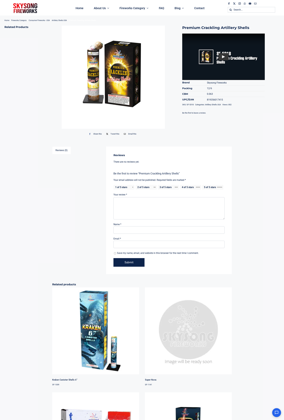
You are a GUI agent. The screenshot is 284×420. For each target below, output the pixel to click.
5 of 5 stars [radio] (210, 187)
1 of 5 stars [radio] (121, 187)
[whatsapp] (245, 3)
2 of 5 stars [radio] (143, 187)
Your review (120, 194)
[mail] (255, 3)
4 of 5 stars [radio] (188, 187)
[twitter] (234, 3)
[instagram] (239, 3)
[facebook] (229, 3)
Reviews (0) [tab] (61, 150)
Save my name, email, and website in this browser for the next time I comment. (158, 253)
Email (117, 238)
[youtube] (250, 3)
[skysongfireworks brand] (25, 2)
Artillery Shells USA (213, 104)
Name (117, 224)
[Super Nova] (188, 330)
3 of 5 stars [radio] (166, 187)
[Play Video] (223, 56)
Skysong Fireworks (217, 82)
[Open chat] (276, 412)
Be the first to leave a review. (194, 113)
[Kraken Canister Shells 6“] (95, 330)
